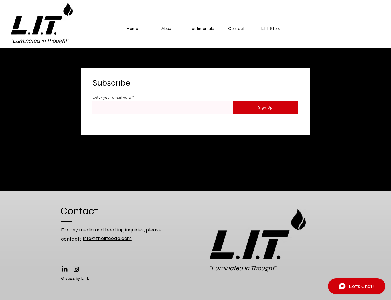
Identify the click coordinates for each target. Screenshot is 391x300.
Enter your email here (111, 97)
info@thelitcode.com (107, 238)
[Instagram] (76, 269)
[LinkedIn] (64, 269)
